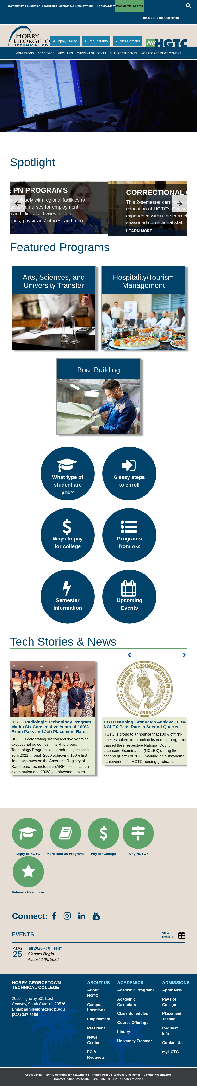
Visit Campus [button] (129, 41)
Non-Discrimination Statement (66, 1074)
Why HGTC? (138, 854)
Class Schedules (132, 1014)
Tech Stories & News (63, 642)
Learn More (41, 231)
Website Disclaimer (127, 1074)
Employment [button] (84, 6)
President (96, 1028)
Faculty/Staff (106, 6)
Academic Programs (135, 990)
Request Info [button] (97, 41)
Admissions (25, 53)
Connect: (30, 916)
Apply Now (172, 990)
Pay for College (103, 854)
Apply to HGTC (27, 854)
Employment (98, 1019)
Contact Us (66, 6)
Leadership (49, 6)
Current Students (91, 53)
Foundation (32, 6)
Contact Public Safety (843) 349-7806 (79, 1079)
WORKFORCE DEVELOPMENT (161, 53)
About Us (65, 53)
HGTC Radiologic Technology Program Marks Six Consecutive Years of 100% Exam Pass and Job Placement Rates (51, 727)
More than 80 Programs (66, 854)
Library (123, 1032)
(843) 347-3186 (153, 18)
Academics (45, 53)
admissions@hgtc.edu (44, 1009)
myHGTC (170, 1052)
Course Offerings (132, 1023)
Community (16, 6)
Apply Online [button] (67, 41)
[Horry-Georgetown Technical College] (34, 36)
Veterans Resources (28, 892)
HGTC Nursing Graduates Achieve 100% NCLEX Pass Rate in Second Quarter (145, 724)
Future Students (123, 53)
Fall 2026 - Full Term (44, 948)
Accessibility (34, 1074)
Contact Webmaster (157, 1074)
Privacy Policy (100, 1074)
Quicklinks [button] (171, 18)
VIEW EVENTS (168, 935)
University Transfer (134, 1041)
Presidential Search (129, 6)
